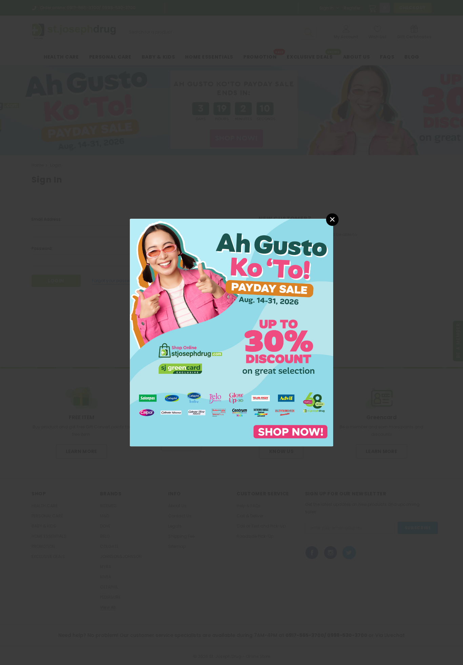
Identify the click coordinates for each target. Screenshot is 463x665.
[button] (332, 219)
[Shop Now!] (231, 332)
